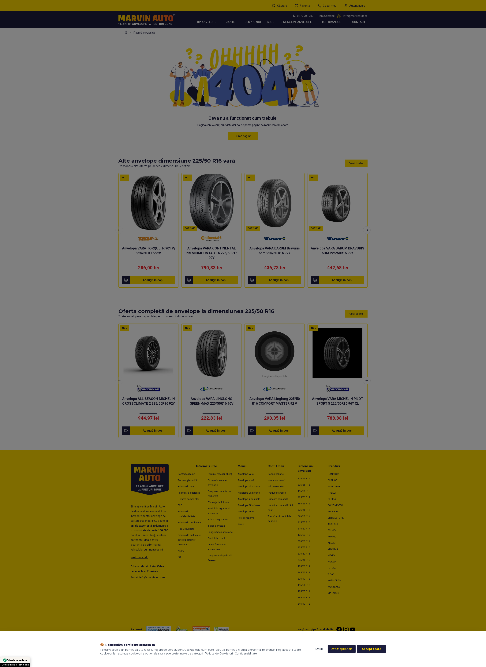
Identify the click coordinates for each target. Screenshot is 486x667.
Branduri (334, 466)
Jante (230, 22)
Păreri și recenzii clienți (220, 474)
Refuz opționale (342, 649)
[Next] (367, 230)
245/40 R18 (304, 603)
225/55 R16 (304, 547)
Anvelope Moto (246, 511)
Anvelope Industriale (249, 499)
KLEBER (332, 542)
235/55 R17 (304, 597)
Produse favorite (277, 492)
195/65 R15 (304, 491)
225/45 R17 (304, 509)
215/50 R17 (304, 528)
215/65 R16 (304, 478)
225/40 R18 (304, 578)
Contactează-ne (186, 474)
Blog (271, 22)
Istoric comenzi (276, 480)
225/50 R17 (304, 497)
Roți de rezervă (246, 517)
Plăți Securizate (186, 528)
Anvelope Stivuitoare (249, 505)
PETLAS (332, 567)
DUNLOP (332, 480)
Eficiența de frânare (218, 502)
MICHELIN (333, 511)
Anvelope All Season (249, 486)
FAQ (180, 505)
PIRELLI (332, 492)
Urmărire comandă (278, 499)
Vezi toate (356, 163)
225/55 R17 (304, 516)
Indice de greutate (217, 519)
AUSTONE (333, 524)
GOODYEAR (334, 486)
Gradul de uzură (216, 538)
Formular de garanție (189, 492)
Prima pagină (243, 136)
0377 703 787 (305, 15)
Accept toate (371, 649)
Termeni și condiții (187, 480)
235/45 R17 (304, 559)
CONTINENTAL (335, 505)
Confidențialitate (246, 653)
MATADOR (333, 592)
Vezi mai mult (139, 557)
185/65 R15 (304, 503)
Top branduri (332, 22)
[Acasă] (126, 32)
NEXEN (331, 555)
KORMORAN (334, 580)
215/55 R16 (304, 522)
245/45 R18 (304, 572)
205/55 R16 (304, 484)
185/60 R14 (304, 566)
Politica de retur (186, 486)
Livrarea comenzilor (188, 499)
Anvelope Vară (246, 474)
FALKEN (332, 530)
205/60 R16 (304, 553)
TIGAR (331, 574)
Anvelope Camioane (249, 492)
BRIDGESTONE (336, 517)
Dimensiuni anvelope (296, 22)
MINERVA (333, 549)
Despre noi (253, 22)
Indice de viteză (216, 525)
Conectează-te (276, 474)
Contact (358, 22)
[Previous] (119, 230)
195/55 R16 (304, 585)
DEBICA (332, 499)
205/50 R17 (304, 541)
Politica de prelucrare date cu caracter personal (189, 540)
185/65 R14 (304, 591)
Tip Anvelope (206, 22)
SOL (180, 557)
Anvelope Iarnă (246, 480)
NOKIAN (332, 561)
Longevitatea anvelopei (220, 532)
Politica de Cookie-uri (189, 522)
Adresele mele (275, 486)
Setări (319, 649)
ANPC (181, 550)
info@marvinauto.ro (355, 15)
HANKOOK (333, 474)
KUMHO (332, 536)
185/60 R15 (304, 534)
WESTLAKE (334, 586)
